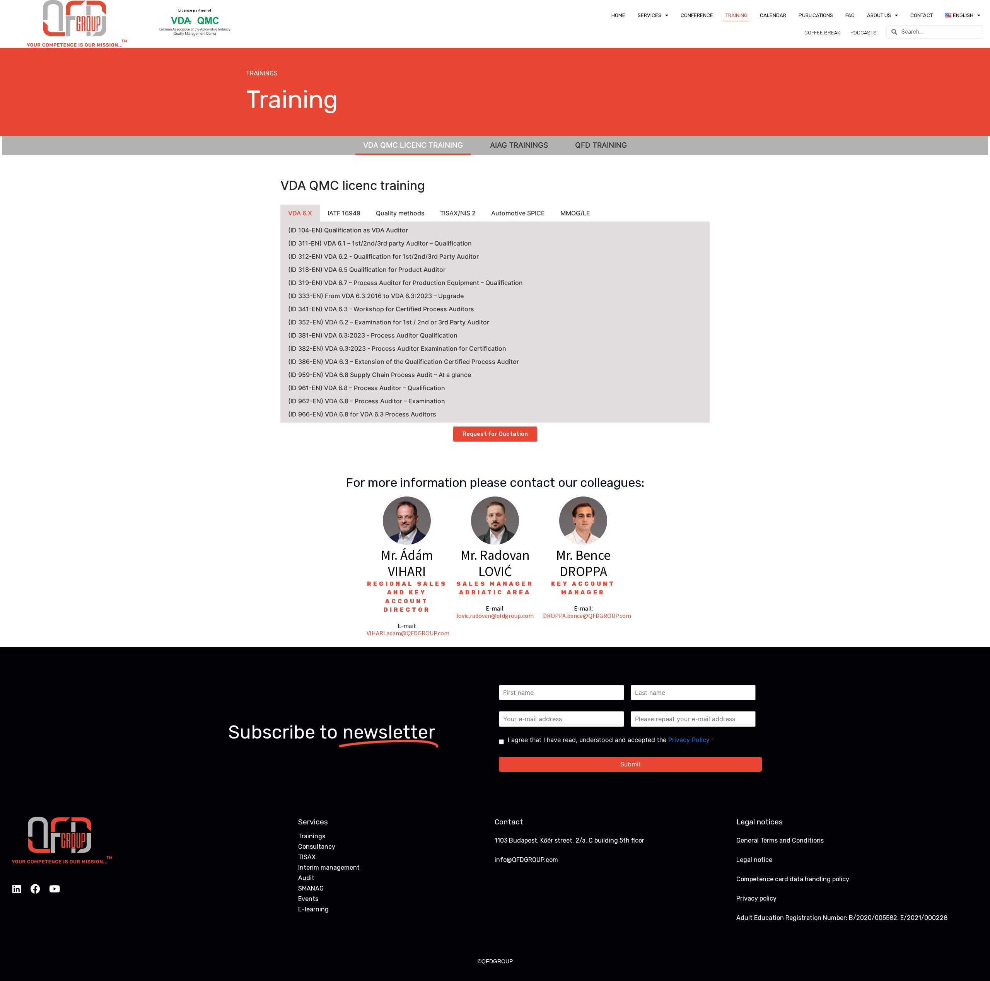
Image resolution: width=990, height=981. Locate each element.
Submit (630, 764)
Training (736, 15)
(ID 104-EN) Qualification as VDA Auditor (348, 230)
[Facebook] (35, 889)
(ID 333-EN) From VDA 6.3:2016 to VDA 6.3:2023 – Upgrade (376, 296)
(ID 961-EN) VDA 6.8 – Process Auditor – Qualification (366, 388)
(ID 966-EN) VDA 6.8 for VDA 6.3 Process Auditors (362, 414)
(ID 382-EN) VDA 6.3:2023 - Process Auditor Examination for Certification (397, 348)
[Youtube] (54, 889)
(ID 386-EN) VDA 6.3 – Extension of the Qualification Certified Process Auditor (403, 361)
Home (618, 15)
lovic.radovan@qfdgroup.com (495, 615)
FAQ (850, 15)
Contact (921, 15)
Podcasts (863, 33)
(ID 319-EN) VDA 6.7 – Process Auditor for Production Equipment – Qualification (405, 283)
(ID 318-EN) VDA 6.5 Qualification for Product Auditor (367, 269)
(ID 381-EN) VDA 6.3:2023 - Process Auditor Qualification (372, 335)
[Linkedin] (16, 889)
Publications (816, 15)
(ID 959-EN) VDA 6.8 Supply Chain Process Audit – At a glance (379, 375)
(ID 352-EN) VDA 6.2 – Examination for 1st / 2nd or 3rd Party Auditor (388, 322)
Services (649, 15)
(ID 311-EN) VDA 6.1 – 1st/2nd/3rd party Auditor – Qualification (380, 243)
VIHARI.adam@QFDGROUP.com (408, 633)
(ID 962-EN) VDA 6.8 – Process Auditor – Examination (366, 401)
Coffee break (822, 33)
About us (879, 15)
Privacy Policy (689, 740)
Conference (697, 15)
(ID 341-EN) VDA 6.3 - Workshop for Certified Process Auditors (381, 309)
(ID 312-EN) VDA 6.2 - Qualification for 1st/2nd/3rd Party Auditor (383, 256)
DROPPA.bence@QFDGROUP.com (587, 615)
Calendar (773, 15)
